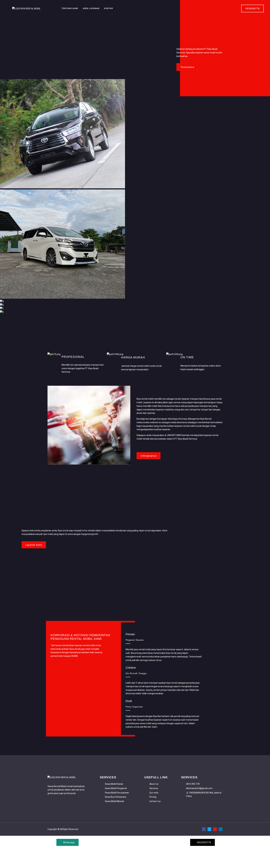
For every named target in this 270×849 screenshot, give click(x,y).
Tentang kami (69, 8)
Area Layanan (91, 8)
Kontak (108, 8)
